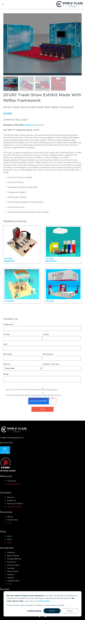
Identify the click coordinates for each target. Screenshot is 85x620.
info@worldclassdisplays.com (12, 438)
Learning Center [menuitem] (13, 484)
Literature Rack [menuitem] (13, 581)
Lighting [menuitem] (10, 578)
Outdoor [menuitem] (10, 575)
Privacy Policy (44, 601)
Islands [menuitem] (10, 517)
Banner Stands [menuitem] (13, 556)
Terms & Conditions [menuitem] (15, 504)
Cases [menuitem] (9, 584)
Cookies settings (34, 611)
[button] (79, 44)
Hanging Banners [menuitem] (14, 559)
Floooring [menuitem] (11, 562)
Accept (52, 611)
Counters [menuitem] (10, 568)
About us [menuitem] (10, 497)
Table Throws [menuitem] (12, 571)
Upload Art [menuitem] (11, 481)
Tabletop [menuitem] (11, 553)
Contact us (29, 125)
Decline (70, 611)
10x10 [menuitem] (9, 536)
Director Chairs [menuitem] (13, 565)
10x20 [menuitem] (9, 539)
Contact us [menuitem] (11, 500)
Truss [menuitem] (9, 523)
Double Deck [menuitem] (12, 520)
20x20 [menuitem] (9, 543)
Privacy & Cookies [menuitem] (14, 507)
